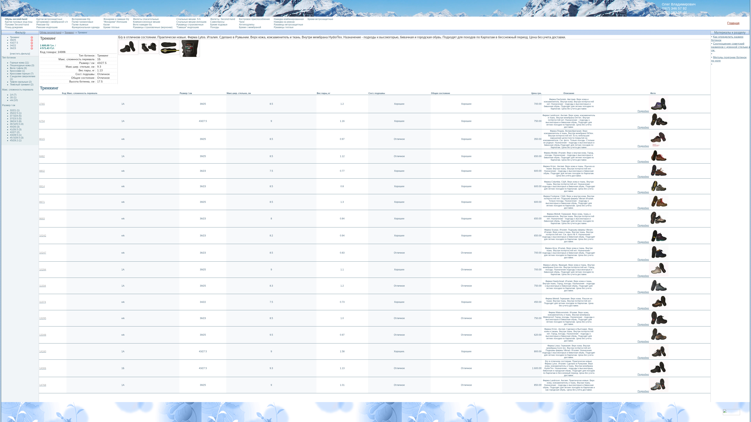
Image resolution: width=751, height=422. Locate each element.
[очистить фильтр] (20, 53)
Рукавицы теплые (284, 27)
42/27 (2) (15, 132)
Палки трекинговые (82, 22)
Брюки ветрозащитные (320, 19)
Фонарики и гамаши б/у (116, 19)
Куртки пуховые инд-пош (18, 22)
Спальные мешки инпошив (191, 22)
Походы (214, 27)
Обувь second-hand (50, 32)
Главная (733, 23)
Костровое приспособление (254, 19)
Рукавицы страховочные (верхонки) (152, 27)
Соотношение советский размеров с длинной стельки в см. (730, 47)
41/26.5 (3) (16, 129)
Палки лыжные (80, 24)
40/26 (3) (15, 126)
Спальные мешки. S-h (188, 19)
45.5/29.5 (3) (16, 137)
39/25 (13, 40)
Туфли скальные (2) (21, 81)
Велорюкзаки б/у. (81, 19)
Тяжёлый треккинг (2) (21, 84)
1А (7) (13, 94)
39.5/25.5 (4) (16, 124)
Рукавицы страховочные (190, 24)
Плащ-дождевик (14, 27)
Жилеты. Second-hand (222, 19)
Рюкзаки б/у (42, 24)
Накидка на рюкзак (284, 22)
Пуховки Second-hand (17, 24)
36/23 (13, 48)
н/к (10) (14, 100)
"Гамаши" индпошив (187, 27)
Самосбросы (217, 22)
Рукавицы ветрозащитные (288, 24)
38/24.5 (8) (16, 121)
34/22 (13, 45)
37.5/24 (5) (16, 115)
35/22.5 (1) (16, 113)
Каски (106, 24)
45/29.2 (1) (16, 140)
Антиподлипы (246, 24)
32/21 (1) (15, 110)
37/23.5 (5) (16, 118)
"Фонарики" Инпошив (115, 22)
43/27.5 (14, 42)
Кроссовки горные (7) (21, 73)
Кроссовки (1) (17, 71)
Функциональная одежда (86, 27)
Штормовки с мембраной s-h (52, 22)
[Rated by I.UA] (731, 414)
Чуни (241, 22)
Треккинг (69, 32)
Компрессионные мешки (146, 22)
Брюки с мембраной (250, 27)
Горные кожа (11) (19, 62)
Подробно (643, 111)
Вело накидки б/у (142, 24)
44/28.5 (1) (16, 135)
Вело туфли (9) (18, 68)
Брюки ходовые (218, 24)
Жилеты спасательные (146, 19)
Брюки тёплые (111, 27)
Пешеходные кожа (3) (22, 65)
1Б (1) (13, 97)
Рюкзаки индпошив (46, 27)
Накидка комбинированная (289, 19)
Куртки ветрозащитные (49, 19)
